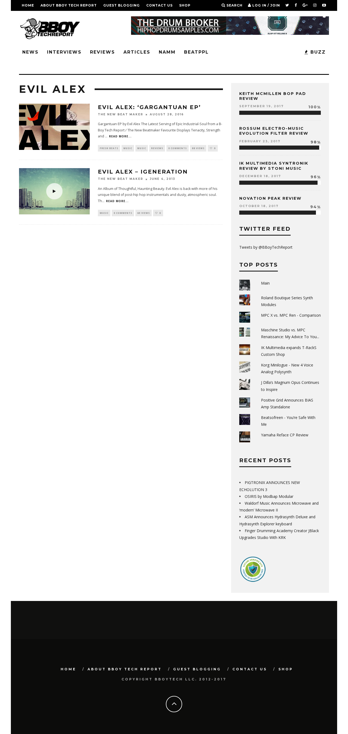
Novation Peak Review (270, 198)
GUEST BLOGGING (121, 5)
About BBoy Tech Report (69, 5)
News (30, 52)
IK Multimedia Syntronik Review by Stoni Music (273, 166)
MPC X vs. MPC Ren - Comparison (291, 315)
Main (265, 283)
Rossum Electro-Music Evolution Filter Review (273, 131)
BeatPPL (196, 52)
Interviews (64, 52)
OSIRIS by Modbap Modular (269, 496)
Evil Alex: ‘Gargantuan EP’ (149, 107)
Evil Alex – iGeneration (143, 171)
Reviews (102, 52)
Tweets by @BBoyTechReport (266, 247)
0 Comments (177, 148)
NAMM (167, 52)
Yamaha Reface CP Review (284, 434)
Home (28, 5)
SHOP (185, 5)
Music (127, 148)
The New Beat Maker (120, 114)
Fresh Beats (109, 148)
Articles (136, 52)
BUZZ (317, 52)
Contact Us (159, 5)
